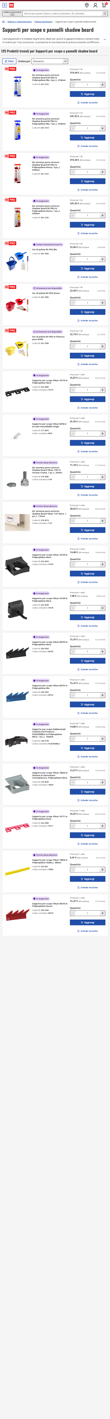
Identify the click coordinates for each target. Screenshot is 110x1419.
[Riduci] (73, 84)
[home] (3, 21)
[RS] (11, 5)
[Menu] (4, 5)
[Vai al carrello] (104, 5)
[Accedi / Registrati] (95, 5)
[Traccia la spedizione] (87, 5)
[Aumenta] (102, 84)
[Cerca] (104, 13)
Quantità (75, 79)
